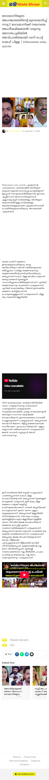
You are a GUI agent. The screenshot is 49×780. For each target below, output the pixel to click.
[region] (24, 156)
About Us (17, 757)
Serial (12, 645)
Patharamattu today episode (19, 640)
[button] (3, 3)
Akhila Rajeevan (15, 131)
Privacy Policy (30, 757)
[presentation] (42, 683)
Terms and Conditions (18, 761)
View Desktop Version (25, 774)
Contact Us (35, 761)
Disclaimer (24, 764)
